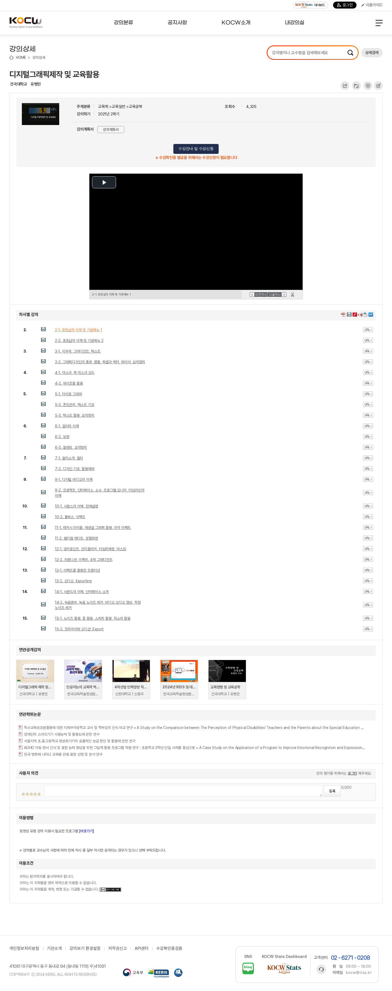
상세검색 (372, 52)
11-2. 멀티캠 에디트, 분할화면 (76, 538)
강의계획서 (111, 129)
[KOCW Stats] (284, 968)
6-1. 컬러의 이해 (67, 426)
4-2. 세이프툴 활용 (69, 383)
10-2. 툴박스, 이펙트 (70, 517)
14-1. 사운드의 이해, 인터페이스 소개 (82, 592)
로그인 (348, 5)
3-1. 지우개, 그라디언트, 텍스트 (78, 351)
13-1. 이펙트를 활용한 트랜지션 (77, 570)
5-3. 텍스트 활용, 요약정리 (74, 415)
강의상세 (39, 57)
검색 (350, 53)
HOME (21, 57)
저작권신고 (117, 948)
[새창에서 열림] (133, 973)
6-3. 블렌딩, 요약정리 (71, 447)
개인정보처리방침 (24, 948)
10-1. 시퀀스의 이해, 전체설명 (76, 506)
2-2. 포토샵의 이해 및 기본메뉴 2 (79, 340)
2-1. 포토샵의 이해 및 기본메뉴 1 (78, 330)
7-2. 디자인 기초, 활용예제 (74, 469)
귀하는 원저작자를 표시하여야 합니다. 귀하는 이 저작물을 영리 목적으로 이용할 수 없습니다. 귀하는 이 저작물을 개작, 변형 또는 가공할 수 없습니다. (59, 882)
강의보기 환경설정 (85, 948)
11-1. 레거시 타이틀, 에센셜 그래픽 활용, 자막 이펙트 (93, 527)
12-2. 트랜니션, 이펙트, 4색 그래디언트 (84, 559)
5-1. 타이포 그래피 (68, 394)
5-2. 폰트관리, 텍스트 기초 (74, 405)
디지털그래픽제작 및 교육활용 (54, 74)
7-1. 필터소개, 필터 (69, 458)
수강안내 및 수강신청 (196, 149)
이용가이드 (374, 5)
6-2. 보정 (62, 437)
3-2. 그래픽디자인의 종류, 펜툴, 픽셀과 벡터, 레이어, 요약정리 (100, 362)
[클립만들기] (292, 295)
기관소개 (54, 948)
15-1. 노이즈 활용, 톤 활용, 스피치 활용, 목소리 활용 (92, 618)
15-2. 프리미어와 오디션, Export (79, 629)
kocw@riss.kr (359, 972)
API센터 (142, 948)
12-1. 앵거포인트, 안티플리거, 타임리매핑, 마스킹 (90, 549)
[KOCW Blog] (248, 968)
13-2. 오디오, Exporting (73, 581)
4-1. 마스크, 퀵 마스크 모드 (74, 372)
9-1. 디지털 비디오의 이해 (74, 479)
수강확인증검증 (169, 948)
